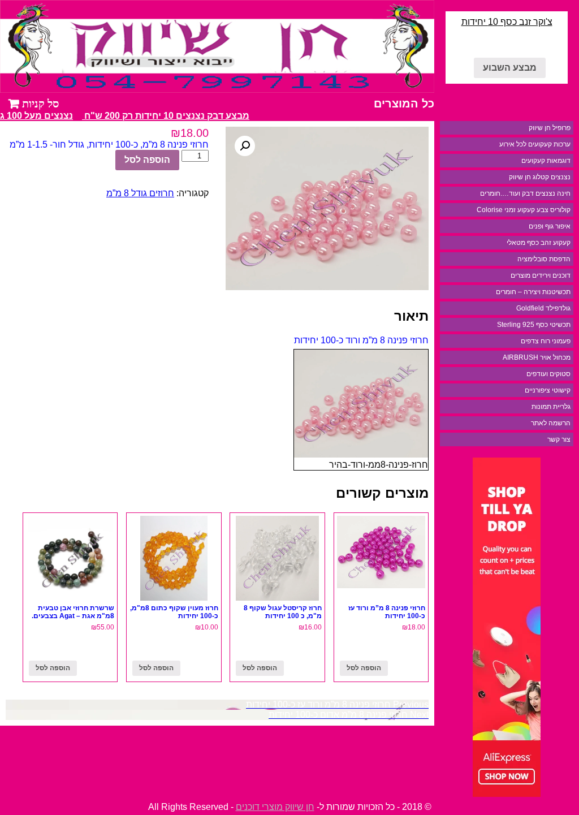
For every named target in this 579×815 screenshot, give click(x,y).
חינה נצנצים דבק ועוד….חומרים (525, 193)
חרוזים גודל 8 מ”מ (140, 193)
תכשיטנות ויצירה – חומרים (533, 292)
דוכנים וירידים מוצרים (541, 275)
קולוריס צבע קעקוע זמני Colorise (524, 210)
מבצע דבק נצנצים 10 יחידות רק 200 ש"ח (170, 115)
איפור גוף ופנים (550, 226)
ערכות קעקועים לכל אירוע (535, 144)
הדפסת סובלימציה (544, 259)
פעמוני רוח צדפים (546, 341)
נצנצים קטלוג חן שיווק (540, 177)
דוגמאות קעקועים (546, 161)
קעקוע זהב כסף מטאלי (539, 243)
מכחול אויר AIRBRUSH (537, 357)
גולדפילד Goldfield (543, 308)
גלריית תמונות (551, 407)
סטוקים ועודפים (548, 374)
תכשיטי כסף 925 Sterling (534, 325)
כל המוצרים (404, 103)
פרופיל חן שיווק (550, 128)
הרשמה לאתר (551, 423)
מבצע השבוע (510, 67)
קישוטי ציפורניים (548, 390)
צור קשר (559, 439)
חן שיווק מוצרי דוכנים (275, 807)
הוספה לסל (147, 160)
